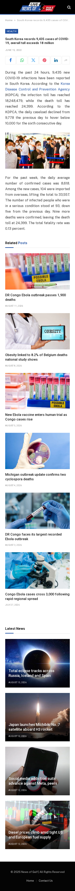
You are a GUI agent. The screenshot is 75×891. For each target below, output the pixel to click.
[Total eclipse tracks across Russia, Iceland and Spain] (37, 663)
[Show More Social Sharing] (66, 60)
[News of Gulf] (37, 7)
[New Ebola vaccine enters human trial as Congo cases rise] (37, 391)
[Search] (68, 7)
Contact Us (46, 880)
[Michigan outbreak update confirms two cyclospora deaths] (37, 451)
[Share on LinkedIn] (56, 60)
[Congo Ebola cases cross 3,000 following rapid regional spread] (37, 570)
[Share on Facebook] (10, 60)
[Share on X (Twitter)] (33, 60)
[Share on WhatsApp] (21, 60)
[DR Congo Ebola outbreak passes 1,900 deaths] (37, 271)
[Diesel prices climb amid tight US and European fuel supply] (37, 825)
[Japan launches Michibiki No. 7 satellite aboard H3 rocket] (37, 717)
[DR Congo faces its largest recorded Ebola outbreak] (37, 511)
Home (8, 20)
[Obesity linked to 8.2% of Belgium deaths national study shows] (37, 331)
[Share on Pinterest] (44, 60)
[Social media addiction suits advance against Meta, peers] (37, 771)
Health (11, 31)
